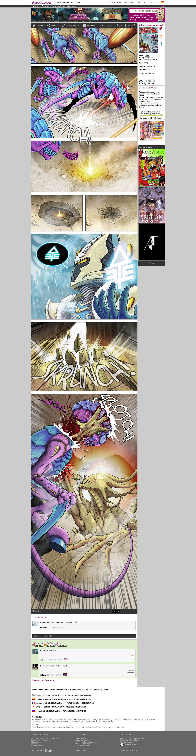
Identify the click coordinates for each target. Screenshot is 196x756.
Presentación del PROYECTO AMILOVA (45, 738)
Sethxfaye (144, 719)
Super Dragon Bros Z (71, 719)
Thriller (108, 727)
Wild (109, 721)
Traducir (131, 656)
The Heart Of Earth (120, 719)
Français (62, 645)
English (39, 645)
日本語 (37, 707)
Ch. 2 (83, 21)
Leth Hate (87, 721)
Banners (34, 744)
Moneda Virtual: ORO (83, 744)
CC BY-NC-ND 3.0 (130, 744)
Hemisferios (43, 719)
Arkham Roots (107, 719)
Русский (38, 711)
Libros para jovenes (81, 727)
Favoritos (40, 25)
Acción (34, 727)
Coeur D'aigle (102, 721)
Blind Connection (134, 719)
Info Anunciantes (37, 746)
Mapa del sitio (80, 750)
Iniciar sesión (129, 2)
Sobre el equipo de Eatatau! (151, 25)
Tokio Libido (96, 719)
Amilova (35, 719)
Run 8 (94, 721)
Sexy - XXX (101, 727)
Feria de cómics (126, 742)
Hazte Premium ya (83, 6)
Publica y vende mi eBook (129, 740)
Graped (152, 719)
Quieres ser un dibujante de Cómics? (133, 738)
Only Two (59, 721)
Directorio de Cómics (45, 21)
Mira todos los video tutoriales (150, 118)
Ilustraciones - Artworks (46, 727)
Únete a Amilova (115, 2)
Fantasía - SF (66, 21)
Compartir (54, 25)
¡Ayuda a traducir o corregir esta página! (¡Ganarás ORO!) (151, 113)
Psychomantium (85, 719)
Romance (92, 727)
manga (56, 21)
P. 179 (91, 21)
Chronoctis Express (56, 719)
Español (51, 645)
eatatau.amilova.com (146, 73)
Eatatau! (76, 21)
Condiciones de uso (82, 746)
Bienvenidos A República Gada (43, 721)
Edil (81, 721)
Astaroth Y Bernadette (71, 721)
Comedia (69, 727)
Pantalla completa (72, 25)
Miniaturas (91, 25)
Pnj (113, 721)
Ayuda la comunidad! (83, 740)
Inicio (33, 21)
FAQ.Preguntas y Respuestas (86, 742)
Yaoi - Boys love (118, 727)
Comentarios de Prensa (39, 740)
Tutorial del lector (81, 738)
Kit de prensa (35, 742)
